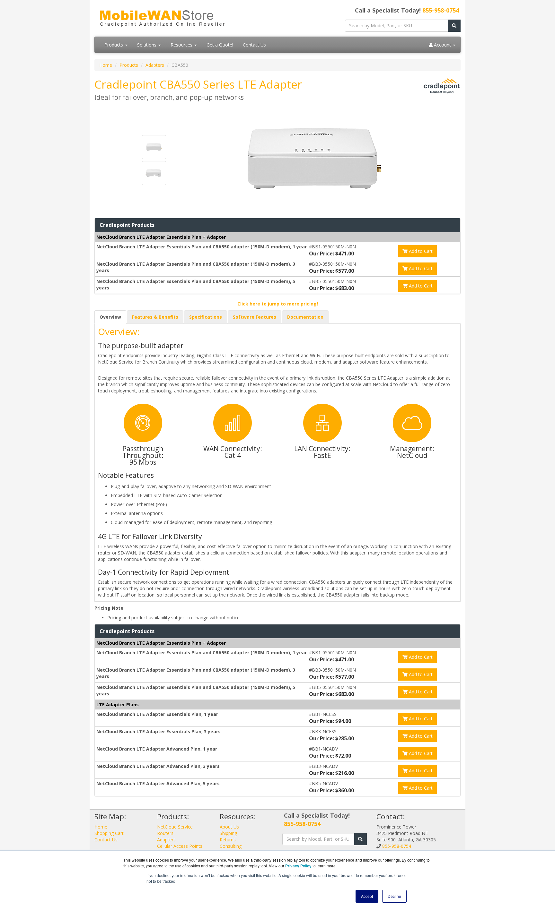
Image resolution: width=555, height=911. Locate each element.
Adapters (154, 65)
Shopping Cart (109, 833)
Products (114, 45)
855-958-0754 (440, 10)
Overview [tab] (110, 317)
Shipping (228, 833)
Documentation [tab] (305, 317)
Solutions (147, 45)
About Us (229, 827)
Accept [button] (367, 896)
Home (105, 65)
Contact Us (254, 45)
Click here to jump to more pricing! (277, 304)
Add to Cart (420, 251)
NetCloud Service (175, 827)
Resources (182, 45)
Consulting (231, 846)
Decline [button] (394, 896)
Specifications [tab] (205, 317)
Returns (228, 840)
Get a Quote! (220, 45)
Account (442, 45)
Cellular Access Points (179, 846)
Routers (165, 833)
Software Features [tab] (254, 317)
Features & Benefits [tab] (155, 317)
